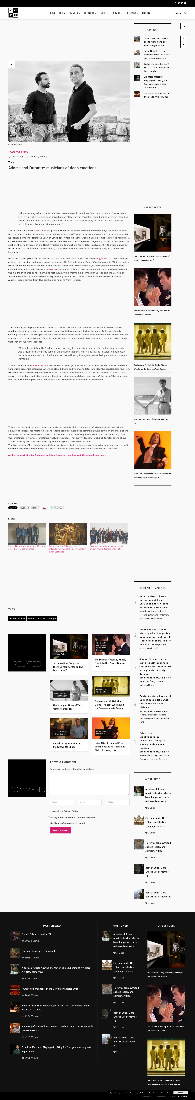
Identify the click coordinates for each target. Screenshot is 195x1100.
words (37, 230)
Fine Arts (74, 13)
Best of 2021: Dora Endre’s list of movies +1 (157, 871)
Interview (131, 13)
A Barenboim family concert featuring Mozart (155, 681)
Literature (89, 13)
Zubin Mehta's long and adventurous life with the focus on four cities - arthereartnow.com (155, 703)
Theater (116, 13)
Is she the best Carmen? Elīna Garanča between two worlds (156, 67)
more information (163, 1093)
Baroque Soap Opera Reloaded (38, 951)
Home (52, 13)
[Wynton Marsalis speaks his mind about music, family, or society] (109, 534)
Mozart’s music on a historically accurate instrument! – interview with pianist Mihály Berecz (154, 615)
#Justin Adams (17, 618)
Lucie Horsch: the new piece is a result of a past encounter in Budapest (157, 55)
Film (61, 13)
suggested (101, 258)
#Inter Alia (100, 734)
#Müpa (52, 618)
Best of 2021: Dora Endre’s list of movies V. (125, 1041)
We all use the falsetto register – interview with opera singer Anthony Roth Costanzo (67, 549)
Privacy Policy (71, 811)
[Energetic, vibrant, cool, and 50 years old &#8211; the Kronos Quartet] (27, 534)
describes (38, 365)
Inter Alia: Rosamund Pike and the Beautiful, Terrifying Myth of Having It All (110, 747)
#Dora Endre (101, 643)
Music (103, 13)
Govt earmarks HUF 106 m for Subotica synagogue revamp (156, 822)
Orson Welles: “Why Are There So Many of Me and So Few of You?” (68, 667)
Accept (181, 1092)
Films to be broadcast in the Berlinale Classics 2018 (50, 988)
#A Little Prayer (61, 731)
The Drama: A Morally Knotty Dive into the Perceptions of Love (110, 663)
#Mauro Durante (36, 618)
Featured (14, 152)
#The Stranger (60, 696)
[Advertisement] (69, 41)
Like (12, 162)
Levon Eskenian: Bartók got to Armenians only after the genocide (156, 42)
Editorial (146, 13)
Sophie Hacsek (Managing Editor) (22, 157)
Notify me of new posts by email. (67, 823)
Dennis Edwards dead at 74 (36, 934)
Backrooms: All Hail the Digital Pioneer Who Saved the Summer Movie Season (109, 705)
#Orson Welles (60, 654)
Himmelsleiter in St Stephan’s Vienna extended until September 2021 (154, 718)
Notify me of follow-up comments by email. (73, 817)
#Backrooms (101, 689)
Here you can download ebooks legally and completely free (158, 846)
